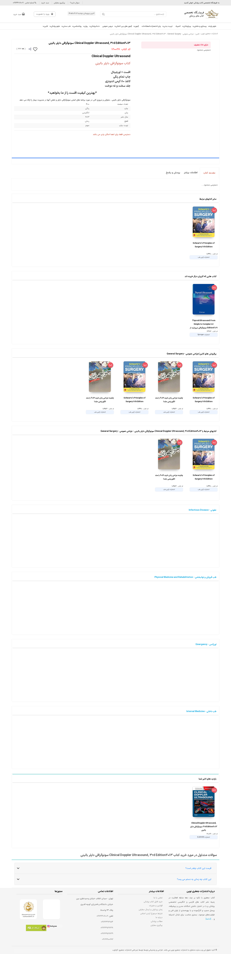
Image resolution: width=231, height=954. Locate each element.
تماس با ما (158, 897)
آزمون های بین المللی (124, 26)
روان (86, 26)
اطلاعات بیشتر (191, 172)
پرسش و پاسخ (173, 172)
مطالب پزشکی (156, 921)
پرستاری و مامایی (200, 26)
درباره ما (159, 917)
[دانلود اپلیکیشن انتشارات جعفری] (36, 928)
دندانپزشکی (95, 26)
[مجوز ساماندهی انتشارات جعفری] (28, 909)
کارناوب (115, 950)
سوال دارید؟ (74, 2)
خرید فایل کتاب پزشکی (153, 901)
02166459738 (107, 927)
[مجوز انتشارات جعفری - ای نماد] (51, 909)
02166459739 (107, 933)
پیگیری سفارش (59, 2)
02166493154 (107, 921)
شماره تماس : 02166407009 (24, 2)
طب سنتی (67, 26)
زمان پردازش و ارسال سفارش (150, 909)
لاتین (46, 26)
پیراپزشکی (187, 26)
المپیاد (178, 26)
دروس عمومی (107, 26)
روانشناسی (78, 26)
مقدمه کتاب (209, 173)
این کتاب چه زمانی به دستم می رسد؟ (194, 879)
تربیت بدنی (168, 26)
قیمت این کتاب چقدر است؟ (198, 868)
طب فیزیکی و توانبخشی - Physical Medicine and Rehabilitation (185, 577)
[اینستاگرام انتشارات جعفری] (54, 927)
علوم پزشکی (55, 26)
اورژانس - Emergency (206, 644)
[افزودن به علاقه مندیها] (35, 49)
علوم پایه (212, 26)
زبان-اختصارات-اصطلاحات (151, 26)
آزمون (137, 26)
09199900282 (107, 939)
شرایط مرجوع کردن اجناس (151, 913)
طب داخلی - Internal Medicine (201, 711)
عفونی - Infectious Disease (202, 510)
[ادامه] (208, 919)
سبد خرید (45, 2)
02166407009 (102, 916)
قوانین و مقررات (155, 905)
